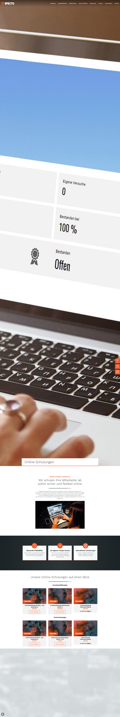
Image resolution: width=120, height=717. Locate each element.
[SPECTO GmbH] (7, 3)
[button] (3, 714)
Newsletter (117, 367)
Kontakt (117, 362)
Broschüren (117, 373)
